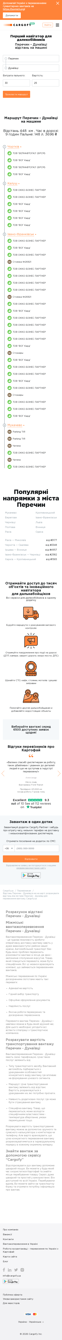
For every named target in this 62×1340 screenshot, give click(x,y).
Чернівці (10, 522)
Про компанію (10, 1229)
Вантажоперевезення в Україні (20, 1244)
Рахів (8, 531)
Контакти (8, 1239)
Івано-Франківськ (46, 517)
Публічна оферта (12, 1294)
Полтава (10, 527)
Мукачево (11, 512)
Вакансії (7, 1234)
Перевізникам (24, 891)
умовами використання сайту (31, 868)
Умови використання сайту (18, 1299)
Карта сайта (10, 1256)
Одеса (39, 531)
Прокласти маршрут (16, 94)
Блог (5, 1261)
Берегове (11, 517)
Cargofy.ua (8, 891)
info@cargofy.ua (12, 1275)
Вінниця (40, 527)
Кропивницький (45, 512)
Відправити (31, 859)
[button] (14, 147)
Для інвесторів (11, 1303)
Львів (39, 522)
